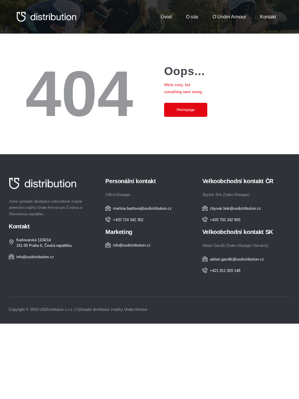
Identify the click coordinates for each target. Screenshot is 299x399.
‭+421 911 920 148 (225, 270)
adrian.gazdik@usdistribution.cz (237, 259)
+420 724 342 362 (128, 220)
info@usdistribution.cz (35, 257)
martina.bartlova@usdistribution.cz (142, 208)
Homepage (186, 109)
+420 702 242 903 (225, 220)
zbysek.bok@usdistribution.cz (235, 208)
